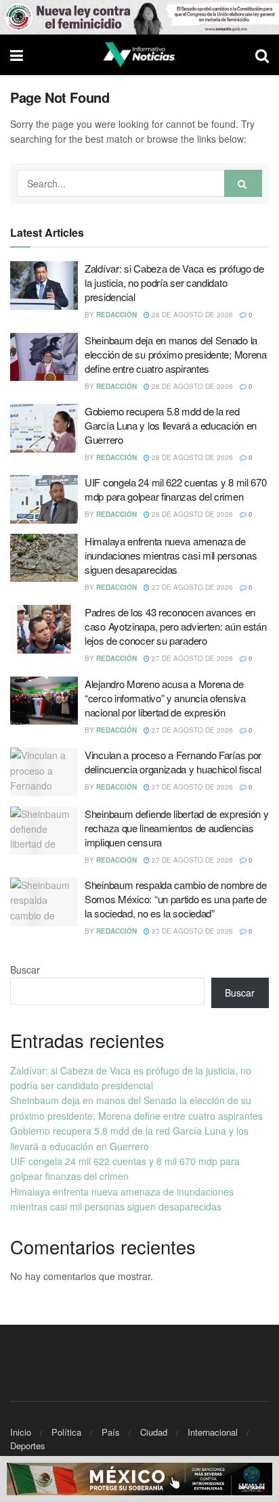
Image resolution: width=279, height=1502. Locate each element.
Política (66, 1432)
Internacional (213, 1432)
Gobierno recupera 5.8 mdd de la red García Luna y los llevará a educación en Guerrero (171, 425)
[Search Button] (243, 183)
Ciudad (153, 1432)
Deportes (27, 1445)
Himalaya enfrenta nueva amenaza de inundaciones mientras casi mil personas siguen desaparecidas (171, 555)
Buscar (25, 969)
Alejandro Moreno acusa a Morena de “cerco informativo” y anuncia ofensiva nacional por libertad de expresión (165, 698)
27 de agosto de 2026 (191, 587)
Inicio (20, 1432)
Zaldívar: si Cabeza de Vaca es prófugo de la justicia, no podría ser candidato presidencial (174, 282)
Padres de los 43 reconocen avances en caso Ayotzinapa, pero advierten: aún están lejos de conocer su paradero (175, 626)
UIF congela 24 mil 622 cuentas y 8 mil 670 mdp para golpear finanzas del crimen (175, 489)
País (111, 1432)
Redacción (116, 314)
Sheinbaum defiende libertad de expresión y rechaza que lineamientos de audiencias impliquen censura (176, 827)
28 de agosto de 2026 (191, 314)
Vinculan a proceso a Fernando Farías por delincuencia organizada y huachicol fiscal (173, 762)
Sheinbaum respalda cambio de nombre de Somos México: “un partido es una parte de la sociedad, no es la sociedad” (176, 899)
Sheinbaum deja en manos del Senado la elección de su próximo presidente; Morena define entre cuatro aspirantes (176, 354)
